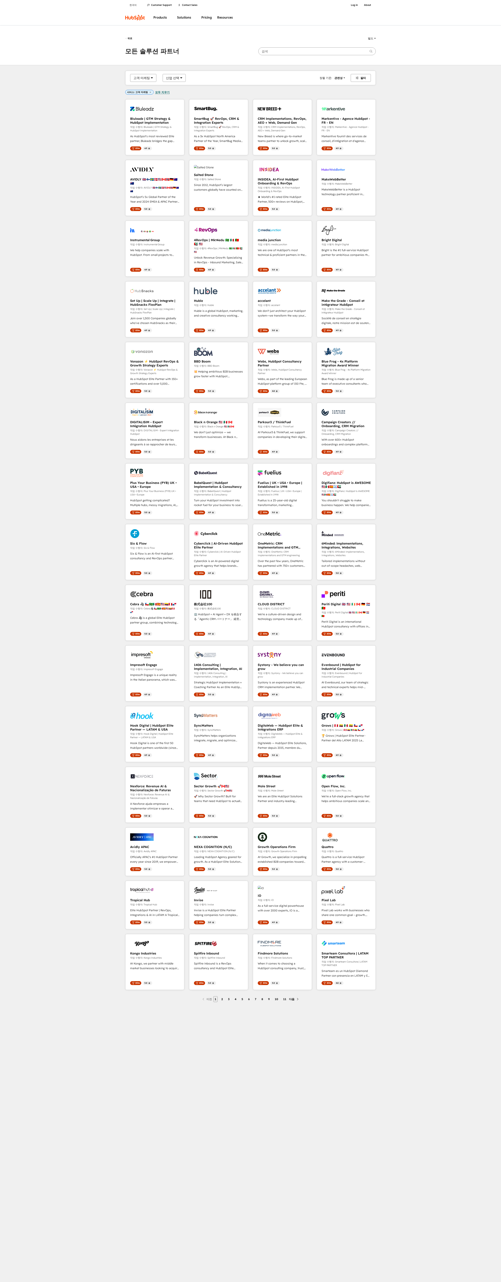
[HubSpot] (135, 18)
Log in (354, 5)
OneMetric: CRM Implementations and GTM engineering (278, 545)
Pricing (206, 17)
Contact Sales (189, 5)
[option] (141, 78)
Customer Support (161, 5)
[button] (372, 38)
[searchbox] (317, 51)
